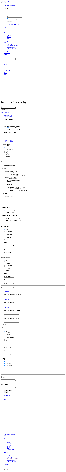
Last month (9, 234)
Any (7, 229)
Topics (7, 153)
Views (6, 315)
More (8, 41)
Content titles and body (12, 210)
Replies (6, 299)
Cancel (6, 392)
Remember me (10, 20)
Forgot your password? (13, 24)
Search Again (4, 109)
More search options (6, 112)
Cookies (6, 426)
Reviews (6, 307)
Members (5, 324)
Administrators (9, 362)
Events (9, 37)
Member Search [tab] (8, 116)
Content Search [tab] (8, 115)
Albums (8, 156)
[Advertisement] (33, 87)
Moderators (9, 365)
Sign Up (6, 27)
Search (9, 50)
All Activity (10, 44)
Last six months (10, 236)
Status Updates (9, 149)
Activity (6, 42)
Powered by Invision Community (9, 428)
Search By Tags (8, 140)
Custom (8, 239)
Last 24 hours (9, 231)
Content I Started (11, 48)
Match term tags (14, 127)
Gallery (9, 35)
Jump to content (5, 1)
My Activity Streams (12, 45)
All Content (9, 148)
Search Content (8, 390)
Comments (7, 291)
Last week (8, 232)
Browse (6, 32)
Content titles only (10, 212)
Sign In (9, 21)
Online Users (10, 40)
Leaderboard (7, 53)
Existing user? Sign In (10, 5)
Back (8, 442)
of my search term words (13, 218)
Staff (8, 38)
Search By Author (8, 141)
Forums (9, 34)
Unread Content (11, 47)
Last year (8, 237)
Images (7, 154)
